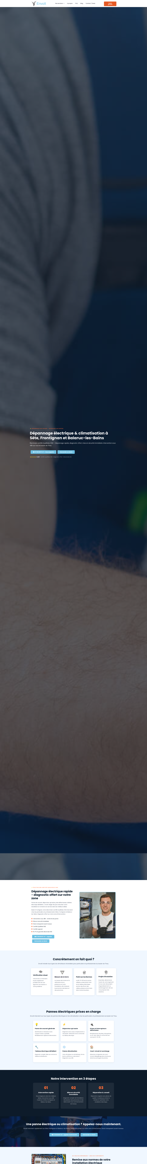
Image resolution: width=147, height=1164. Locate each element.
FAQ (76, 3)
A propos (70, 3)
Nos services (59, 3)
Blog (81, 3)
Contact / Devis (90, 3)
